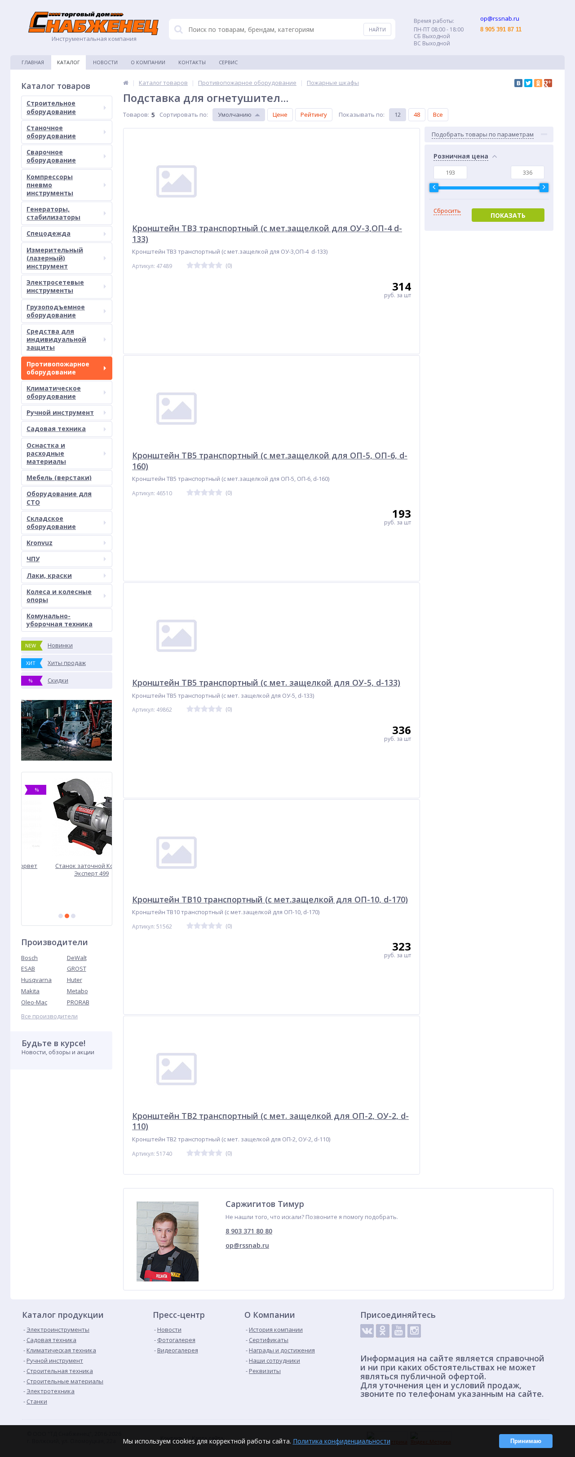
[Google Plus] (548, 83)
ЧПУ (33, 559)
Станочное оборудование (51, 131)
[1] (60, 916)
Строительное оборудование (51, 107)
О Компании (148, 62)
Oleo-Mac (34, 1002)
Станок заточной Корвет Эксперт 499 (67, 869)
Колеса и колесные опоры (59, 595)
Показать (508, 215)
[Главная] (125, 83)
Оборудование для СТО (59, 497)
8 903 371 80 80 (249, 1231)
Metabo (77, 991)
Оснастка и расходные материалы (46, 453)
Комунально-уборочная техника (60, 620)
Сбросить (447, 211)
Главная (33, 62)
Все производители (49, 1016)
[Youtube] (398, 1331)
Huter (74, 980)
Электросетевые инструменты (55, 286)
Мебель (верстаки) (59, 477)
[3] (73, 916)
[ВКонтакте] (518, 83)
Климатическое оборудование (54, 392)
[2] (67, 916)
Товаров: (136, 114)
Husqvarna (36, 980)
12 (397, 114)
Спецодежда (49, 233)
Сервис (228, 62)
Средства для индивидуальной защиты (56, 339)
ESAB (28, 968)
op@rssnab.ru (247, 1245)
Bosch (29, 958)
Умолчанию (235, 114)
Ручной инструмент (60, 412)
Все (438, 114)
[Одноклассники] (538, 83)
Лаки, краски (49, 575)
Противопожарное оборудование (58, 368)
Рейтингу (314, 114)
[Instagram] (414, 1331)
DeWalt (77, 958)
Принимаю (525, 1441)
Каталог (68, 62)
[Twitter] (528, 83)
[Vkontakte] (367, 1331)
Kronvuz (40, 542)
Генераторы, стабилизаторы (53, 213)
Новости (105, 62)
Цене (280, 114)
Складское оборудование (51, 522)
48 (417, 114)
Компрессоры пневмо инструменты (50, 184)
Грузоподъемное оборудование (56, 311)
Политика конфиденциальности (341, 1441)
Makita (30, 991)
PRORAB (78, 1002)
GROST (76, 968)
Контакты (192, 62)
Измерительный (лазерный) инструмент (55, 258)
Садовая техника (56, 428)
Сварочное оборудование (51, 156)
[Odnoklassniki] (382, 1331)
